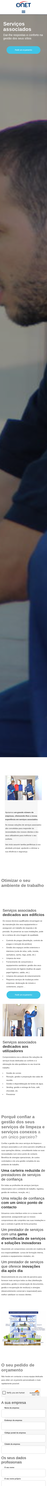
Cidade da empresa (12, 1444)
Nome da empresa (11, 1408)
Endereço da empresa (13, 1420)
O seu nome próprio (12, 1479)
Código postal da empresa (15, 1433)
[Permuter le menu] (23, 12)
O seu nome (9, 1467)
